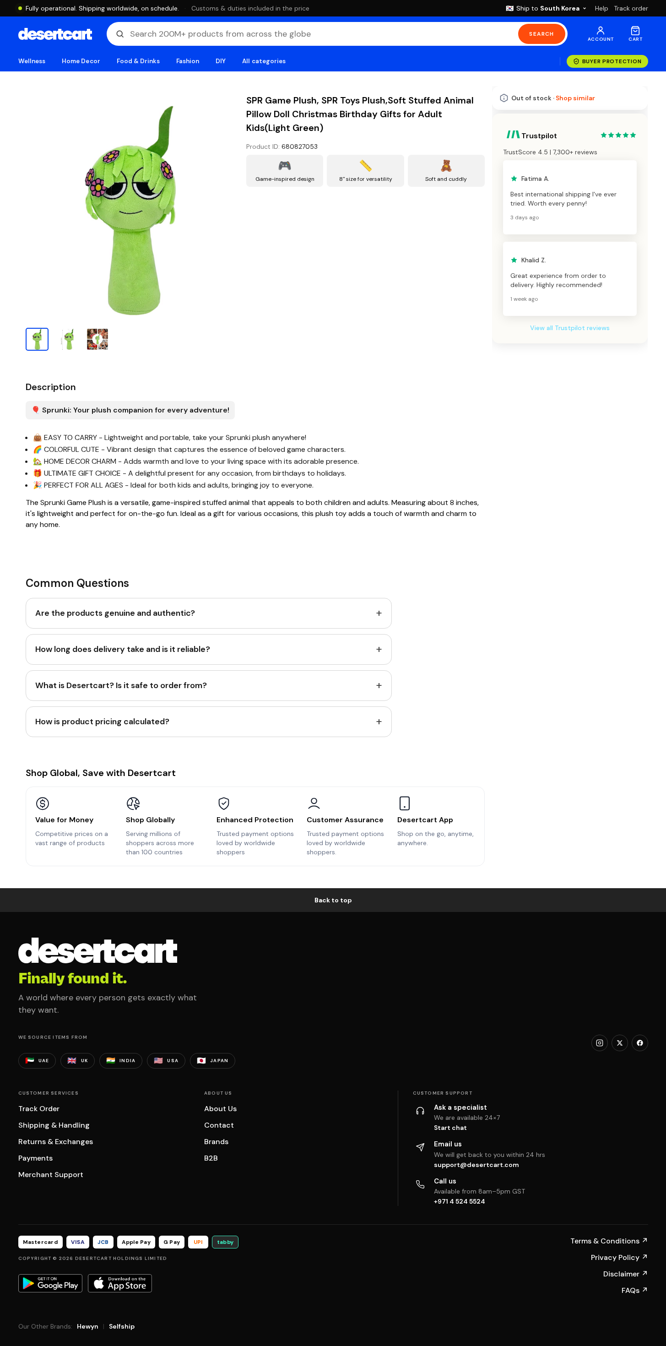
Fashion (187, 61)
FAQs (635, 1290)
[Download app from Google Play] (50, 1283)
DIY (221, 61)
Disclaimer (625, 1274)
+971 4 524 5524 (459, 1201)
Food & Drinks (138, 61)
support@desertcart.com (476, 1165)
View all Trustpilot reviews (570, 579)
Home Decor (81, 61)
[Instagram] (599, 1043)
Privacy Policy (619, 1257)
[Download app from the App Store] (120, 1283)
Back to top (333, 900)
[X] (620, 1043)
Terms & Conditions (609, 1241)
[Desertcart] (55, 34)
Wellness (32, 61)
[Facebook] (640, 1043)
